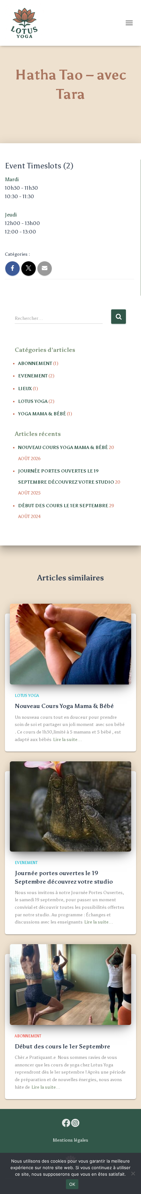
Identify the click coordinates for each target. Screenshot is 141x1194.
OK (72, 1184)
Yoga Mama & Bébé (42, 414)
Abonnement (35, 363)
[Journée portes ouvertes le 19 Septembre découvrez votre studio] (70, 806)
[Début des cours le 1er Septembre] (70, 984)
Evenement (33, 376)
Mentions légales (70, 1140)
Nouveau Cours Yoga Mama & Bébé (63, 447)
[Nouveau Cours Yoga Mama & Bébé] (70, 644)
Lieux (25, 388)
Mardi (12, 179)
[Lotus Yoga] (27, 23)
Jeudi (11, 215)
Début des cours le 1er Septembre (63, 506)
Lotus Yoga (33, 401)
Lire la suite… (67, 739)
